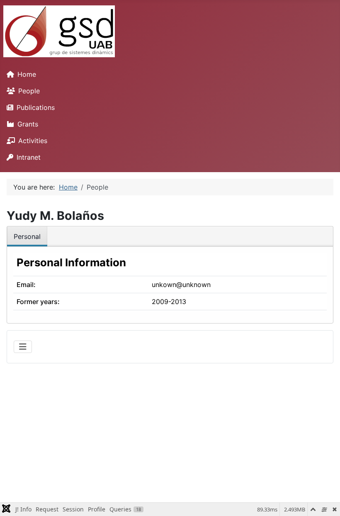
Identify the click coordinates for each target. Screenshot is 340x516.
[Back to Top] (325, 500)
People (29, 91)
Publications (36, 107)
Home (26, 74)
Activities (32, 140)
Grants (27, 124)
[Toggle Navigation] (23, 347)
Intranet (29, 157)
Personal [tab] (27, 236)
